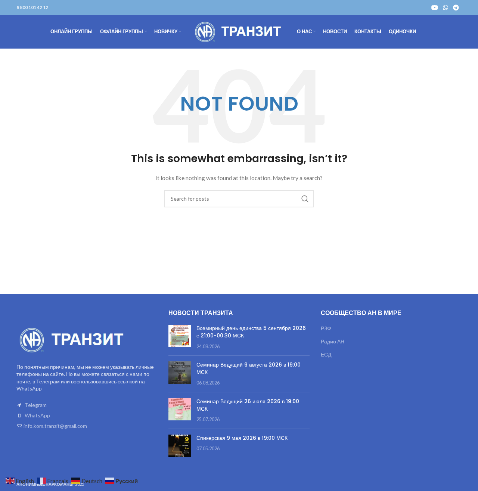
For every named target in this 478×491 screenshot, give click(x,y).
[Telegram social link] (456, 7)
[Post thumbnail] (179, 337)
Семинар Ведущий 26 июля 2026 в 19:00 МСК (247, 405)
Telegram (36, 405)
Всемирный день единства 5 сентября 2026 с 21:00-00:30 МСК (251, 331)
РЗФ (326, 328)
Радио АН (332, 341)
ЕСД (326, 354)
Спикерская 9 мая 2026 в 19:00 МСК (242, 438)
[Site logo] (239, 31)
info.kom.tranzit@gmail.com (55, 426)
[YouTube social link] (434, 7)
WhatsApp (37, 415)
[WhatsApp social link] (445, 7)
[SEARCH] (305, 198)
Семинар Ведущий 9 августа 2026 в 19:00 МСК (248, 368)
